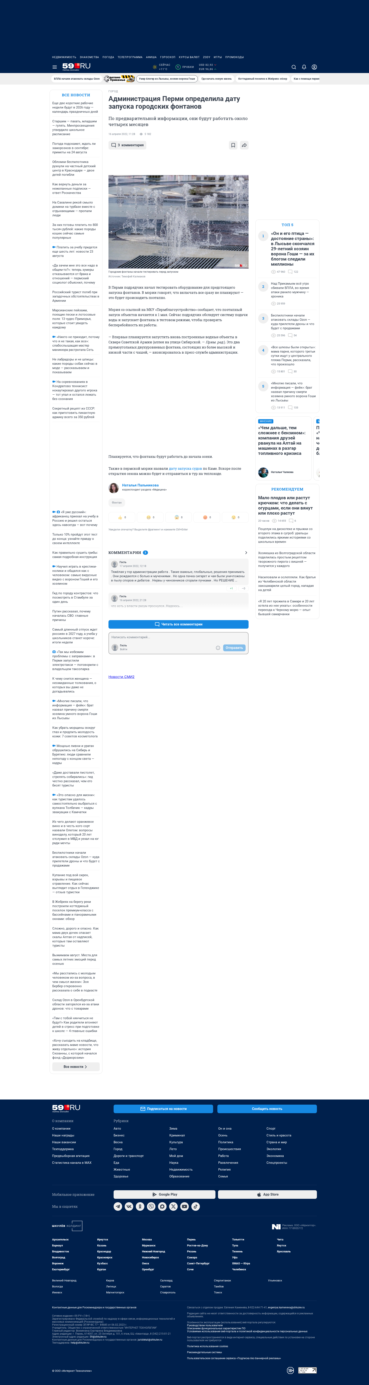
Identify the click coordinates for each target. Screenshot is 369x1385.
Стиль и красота (278, 1135)
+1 (231, 588)
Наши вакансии (64, 1142)
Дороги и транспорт (129, 1156)
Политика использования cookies (207, 1346)
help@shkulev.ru (80, 1342)
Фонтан (117, 502)
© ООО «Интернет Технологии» (72, 1370)
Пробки (185, 67)
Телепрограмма (130, 57)
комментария (131, 145)
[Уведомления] (304, 67)
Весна (118, 1142)
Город (118, 1149)
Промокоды (234, 57)
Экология (273, 1149)
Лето (173, 1149)
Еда (116, 1163)
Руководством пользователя (205, 1325)
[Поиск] (294, 67)
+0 (231, 614)
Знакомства (89, 57)
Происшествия (229, 1149)
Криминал (177, 1135)
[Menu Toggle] (55, 67)
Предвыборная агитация (70, 1156)
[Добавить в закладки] (233, 145)
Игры (218, 57)
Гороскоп (168, 57)
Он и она (224, 1128)
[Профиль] (314, 67)
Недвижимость (64, 57)
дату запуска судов (185, 468)
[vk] (129, 1206)
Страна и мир (276, 1142)
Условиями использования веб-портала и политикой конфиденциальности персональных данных (247, 1331)
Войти (123, 649)
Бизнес (119, 1135)
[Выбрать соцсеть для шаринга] (244, 145)
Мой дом (176, 1156)
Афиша (151, 57)
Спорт (270, 1128)
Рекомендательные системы (204, 1352)
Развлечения (228, 1163)
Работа (223, 1156)
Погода (108, 57)
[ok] (140, 1206)
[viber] (151, 1206)
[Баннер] (119, 78)
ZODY (206, 57)
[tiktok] (195, 1206)
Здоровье (121, 1176)
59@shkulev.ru (98, 1336)
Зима (173, 1128)
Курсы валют (189, 57)
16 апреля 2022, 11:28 (121, 134)
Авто (117, 1128)
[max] (162, 1206)
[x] (173, 1206)
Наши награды (63, 1135)
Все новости (76, 94)
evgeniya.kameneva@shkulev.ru (286, 1307)
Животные (122, 1169)
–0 (243, 588)
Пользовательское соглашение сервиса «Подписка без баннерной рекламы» (234, 1358)
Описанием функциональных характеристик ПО (216, 1328)
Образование (179, 1176)
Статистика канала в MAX (71, 1163)
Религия (224, 1169)
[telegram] (118, 1206)
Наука (173, 1163)
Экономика (275, 1156)
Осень (222, 1135)
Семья (223, 1176)
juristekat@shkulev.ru (150, 1339)
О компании (61, 1128)
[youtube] (184, 1206)
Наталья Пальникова (140, 485)
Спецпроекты (276, 1163)
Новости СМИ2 (121, 677)
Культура (176, 1142)
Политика (225, 1142)
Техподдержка (63, 1149)
